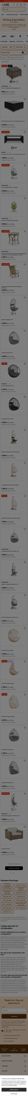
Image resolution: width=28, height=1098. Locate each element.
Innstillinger (14, 1093)
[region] (14, 1086)
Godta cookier (14, 1089)
